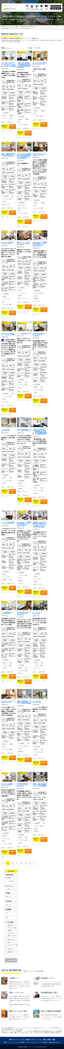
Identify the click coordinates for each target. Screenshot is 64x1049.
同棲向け (10, 930)
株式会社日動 (9, 130)
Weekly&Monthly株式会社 (39, 314)
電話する (13, 126)
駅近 (9, 942)
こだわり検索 (42, 9)
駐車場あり (11, 952)
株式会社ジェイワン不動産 (8, 317)
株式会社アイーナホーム (8, 217)
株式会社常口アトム (10, 414)
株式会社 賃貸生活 (26, 504)
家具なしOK (11, 940)
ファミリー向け (12, 928)
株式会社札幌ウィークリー (8, 496)
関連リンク (7, 1042)
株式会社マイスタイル (24, 138)
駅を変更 (11, 881)
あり (9, 889)
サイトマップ (15, 1042)
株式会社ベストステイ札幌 (40, 221)
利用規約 (22, 1042)
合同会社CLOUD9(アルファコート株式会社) (24, 226)
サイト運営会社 (44, 1042)
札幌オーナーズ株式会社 (39, 129)
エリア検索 (27, 9)
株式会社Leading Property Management (23, 311)
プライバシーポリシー (32, 1042)
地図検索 (37, 9)
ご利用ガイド (46, 9)
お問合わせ (5, 126)
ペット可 (10, 933)
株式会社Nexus (41, 405)
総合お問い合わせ (55, 8)
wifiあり (10, 949)
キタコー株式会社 (26, 400)
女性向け (10, 925)
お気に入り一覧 (56, 6)
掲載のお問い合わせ (54, 1042)
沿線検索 (32, 9)
